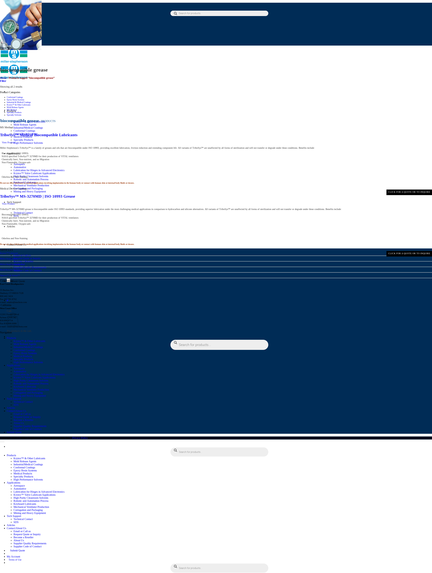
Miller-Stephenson (8, 258)
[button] (3, 80)
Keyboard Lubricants (25, 386)
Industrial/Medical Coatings (28, 127)
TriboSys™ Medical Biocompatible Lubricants (38, 135)
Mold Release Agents (25, 124)
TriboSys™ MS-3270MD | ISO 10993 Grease (37, 196)
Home (3, 77)
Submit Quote (17, 281)
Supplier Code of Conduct (28, 270)
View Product (8, 142)
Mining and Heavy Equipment (30, 191)
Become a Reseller (23, 261)
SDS (16, 404)
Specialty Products (23, 139)
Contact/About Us (16, 410)
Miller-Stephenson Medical (12, 264)
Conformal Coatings (24, 130)
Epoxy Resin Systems (15, 100)
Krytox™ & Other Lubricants (19, 105)
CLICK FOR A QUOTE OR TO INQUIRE (409, 192)
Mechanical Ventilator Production (31, 185)
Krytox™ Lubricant (9, 253)
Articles (11, 407)
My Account (13, 556)
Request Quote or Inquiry (27, 258)
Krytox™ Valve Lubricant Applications (35, 377)
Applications (13, 365)
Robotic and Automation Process (31, 179)
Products (11, 338)
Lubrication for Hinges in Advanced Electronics (39, 374)
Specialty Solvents (14, 115)
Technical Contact (23, 212)
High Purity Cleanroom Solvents (31, 380)
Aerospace (19, 368)
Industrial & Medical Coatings (19, 102)
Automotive (20, 371)
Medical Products (23, 356)
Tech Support (14, 398)
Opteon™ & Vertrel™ (10, 275)
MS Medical (12, 110)
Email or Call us (22, 255)
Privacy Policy (80, 437)
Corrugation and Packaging (28, 188)
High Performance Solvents (28, 142)
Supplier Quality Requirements (30, 267)
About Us (19, 423)
